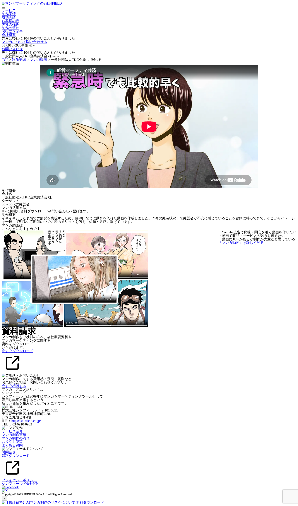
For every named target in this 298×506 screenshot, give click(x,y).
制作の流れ (10, 28)
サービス (9, 10)
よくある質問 (12, 445)
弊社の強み (10, 24)
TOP (5, 60)
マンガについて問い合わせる (24, 42)
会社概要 (9, 35)
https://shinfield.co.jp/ (26, 421)
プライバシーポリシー (19, 480)
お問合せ (9, 452)
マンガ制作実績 (14, 435)
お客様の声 (10, 21)
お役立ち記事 (12, 31)
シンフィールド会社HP (20, 483)
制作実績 (9, 14)
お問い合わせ (12, 49)
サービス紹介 (12, 431)
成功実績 (9, 17)
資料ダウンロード (16, 456)
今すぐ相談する (14, 386)
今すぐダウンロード (17, 351)
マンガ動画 (38, 60)
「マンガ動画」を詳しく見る (241, 242)
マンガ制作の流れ (16, 438)
